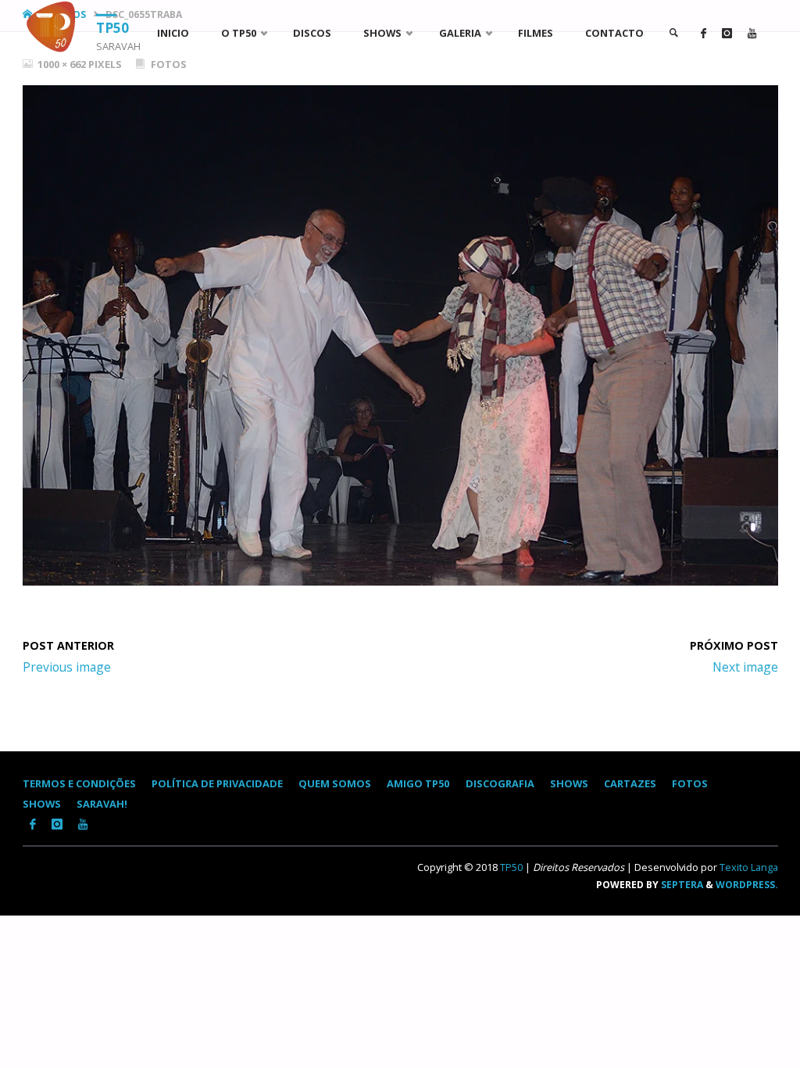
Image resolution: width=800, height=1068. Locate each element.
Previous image (67, 667)
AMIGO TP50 (418, 783)
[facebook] (703, 33)
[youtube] (752, 33)
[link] (673, 33)
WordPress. (747, 884)
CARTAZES (630, 783)
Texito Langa (749, 867)
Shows (42, 804)
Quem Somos (334, 783)
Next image (745, 667)
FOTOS (690, 783)
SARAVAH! (102, 804)
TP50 (112, 27)
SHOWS (569, 783)
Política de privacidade (217, 783)
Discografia (500, 783)
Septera (681, 884)
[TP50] (54, 26)
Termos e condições (79, 783)
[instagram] (727, 33)
